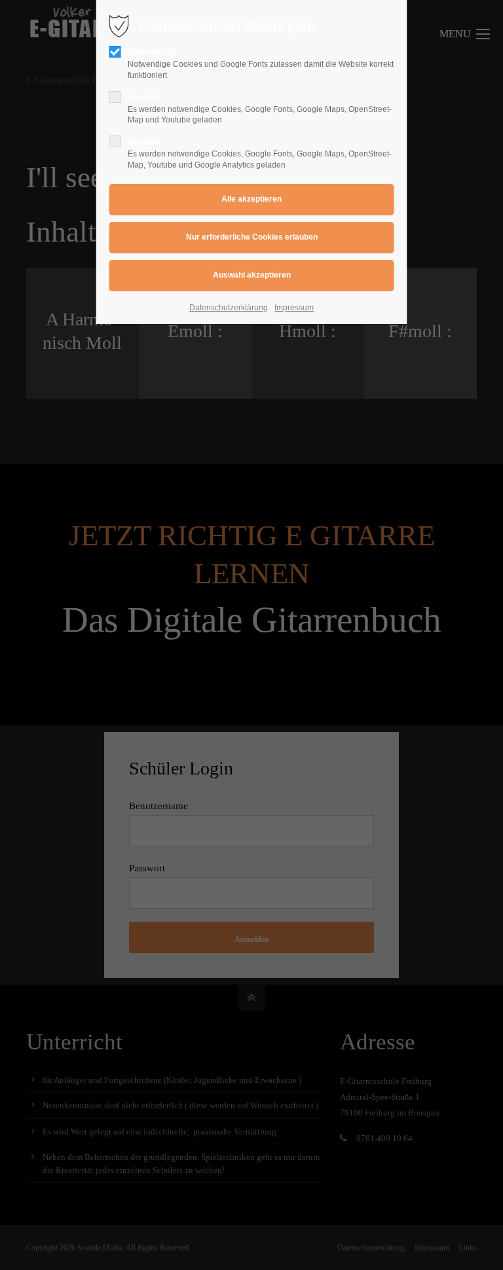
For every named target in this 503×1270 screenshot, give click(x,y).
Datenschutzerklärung (228, 307)
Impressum (294, 307)
